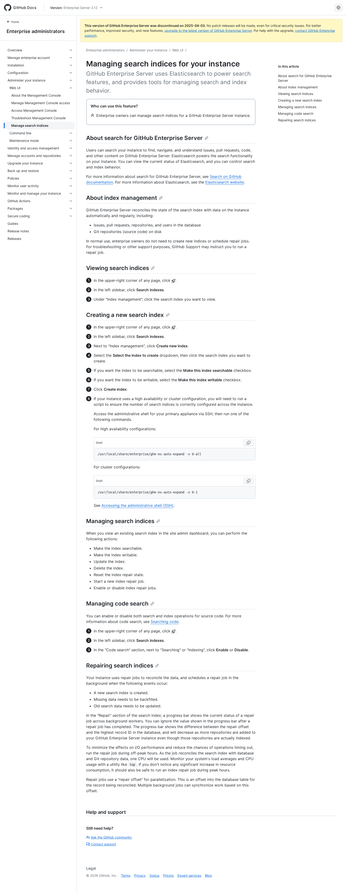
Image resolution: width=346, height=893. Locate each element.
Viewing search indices (117, 268)
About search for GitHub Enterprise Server (144, 138)
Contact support (103, 844)
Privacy (140, 875)
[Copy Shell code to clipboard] (248, 442)
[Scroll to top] (335, 882)
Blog (208, 875)
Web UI (177, 50)
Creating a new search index (125, 314)
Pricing (168, 875)
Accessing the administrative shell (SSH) (137, 505)
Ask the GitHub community (111, 837)
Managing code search (117, 603)
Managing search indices (120, 521)
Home (15, 22)
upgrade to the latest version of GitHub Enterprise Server (208, 31)
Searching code (164, 621)
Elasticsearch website (224, 182)
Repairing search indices (119, 665)
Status (154, 875)
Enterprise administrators (36, 31)
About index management (121, 197)
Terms (125, 875)
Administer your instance (148, 50)
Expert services (189, 875)
